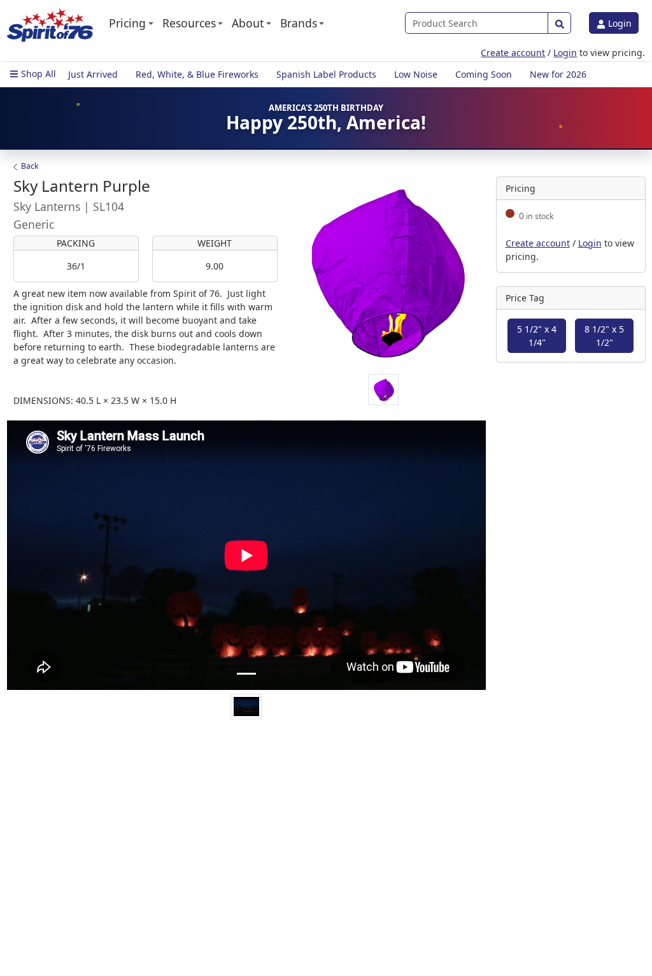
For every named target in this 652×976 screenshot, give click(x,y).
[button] (131, 23)
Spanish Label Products (326, 74)
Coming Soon (483, 74)
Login (619, 23)
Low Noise (415, 74)
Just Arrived (93, 74)
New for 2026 (558, 74)
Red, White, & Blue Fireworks (197, 74)
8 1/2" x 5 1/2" (604, 335)
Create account (513, 53)
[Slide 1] (246, 673)
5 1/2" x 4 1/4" (536, 335)
